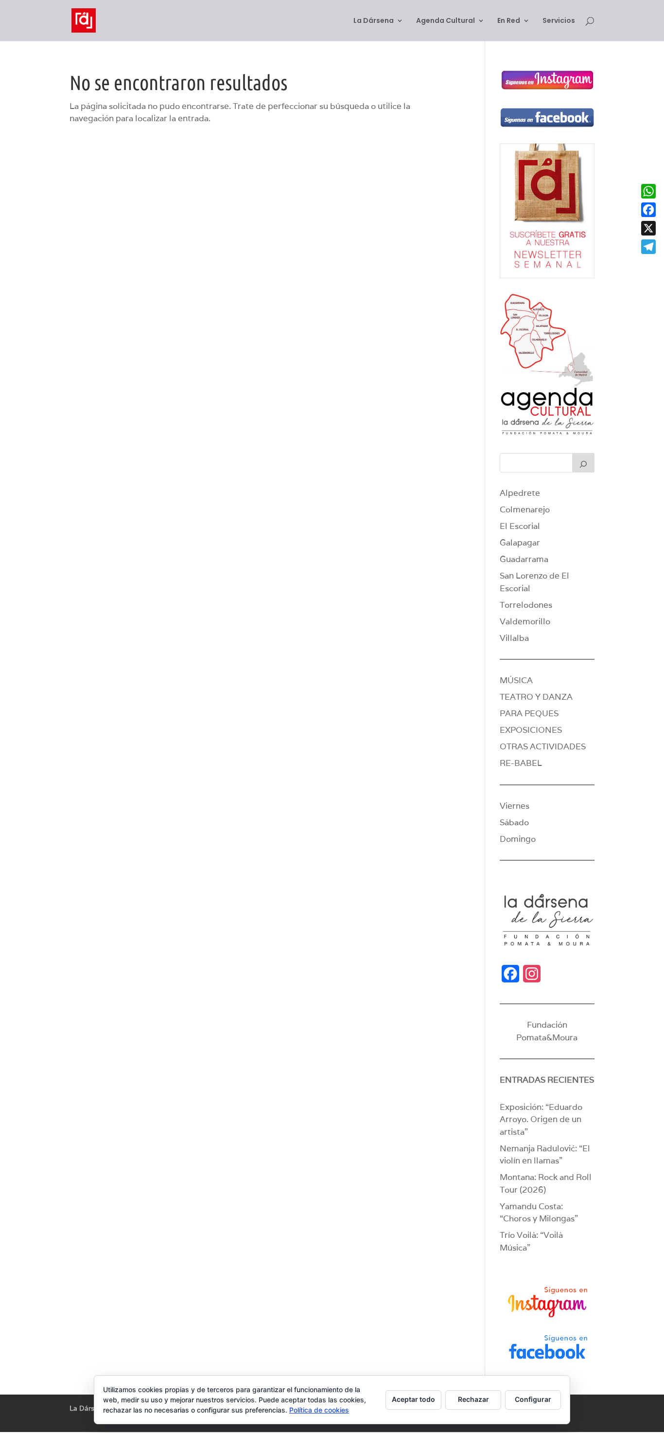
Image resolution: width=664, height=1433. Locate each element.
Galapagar (520, 542)
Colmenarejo (525, 509)
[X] (648, 228)
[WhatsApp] (648, 191)
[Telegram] (648, 246)
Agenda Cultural (445, 21)
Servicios (558, 21)
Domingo (518, 839)
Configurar (533, 1399)
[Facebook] (648, 209)
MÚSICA (516, 680)
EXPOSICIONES (531, 730)
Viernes (514, 805)
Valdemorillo (525, 621)
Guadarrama (524, 559)
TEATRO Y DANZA (536, 696)
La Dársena (373, 21)
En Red (508, 21)
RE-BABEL (521, 763)
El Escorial (520, 526)
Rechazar (473, 1399)
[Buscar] (583, 462)
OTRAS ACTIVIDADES (543, 746)
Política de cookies (319, 1410)
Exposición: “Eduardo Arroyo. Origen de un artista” (541, 1119)
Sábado (514, 822)
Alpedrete (520, 493)
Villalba (514, 638)
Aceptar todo (413, 1399)
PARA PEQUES (529, 713)
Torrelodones (526, 604)
